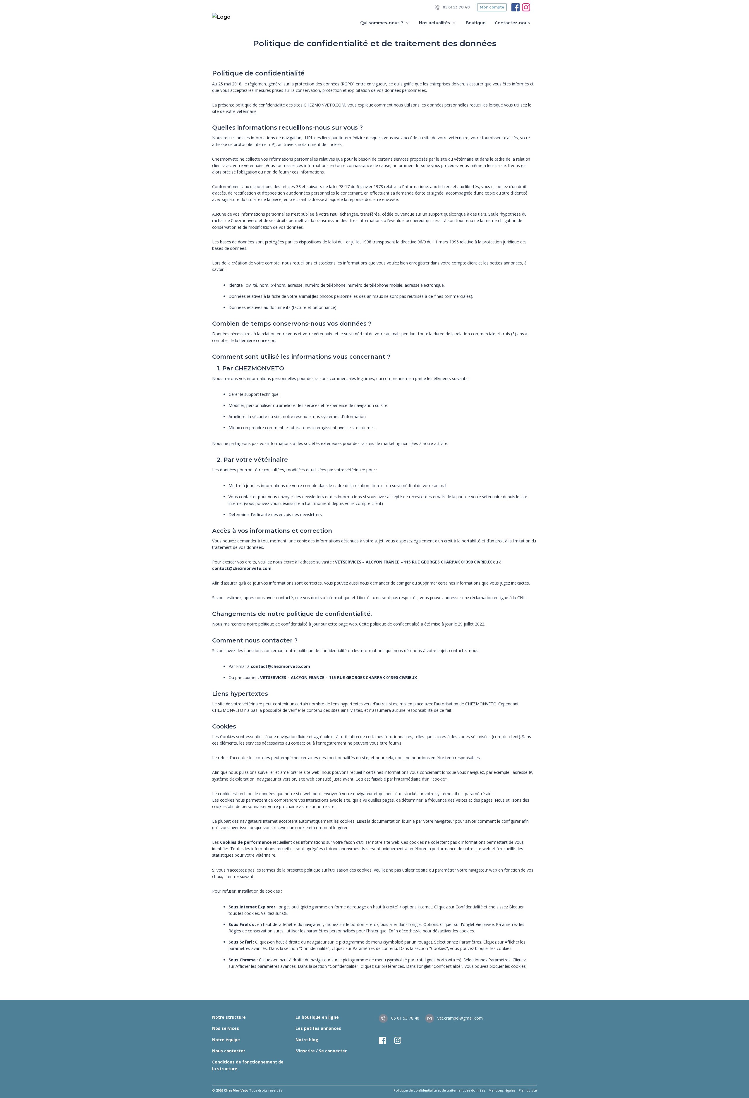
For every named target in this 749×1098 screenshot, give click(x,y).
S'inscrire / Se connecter (321, 1051)
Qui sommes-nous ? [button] (382, 22)
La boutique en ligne (317, 1017)
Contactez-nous (512, 22)
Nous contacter (228, 1051)
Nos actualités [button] (435, 22)
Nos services (225, 1028)
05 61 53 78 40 (456, 7)
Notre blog (307, 1039)
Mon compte (492, 7)
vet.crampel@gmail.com (459, 1018)
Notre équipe (226, 1039)
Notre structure (229, 1017)
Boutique (475, 22)
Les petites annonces (318, 1028)
